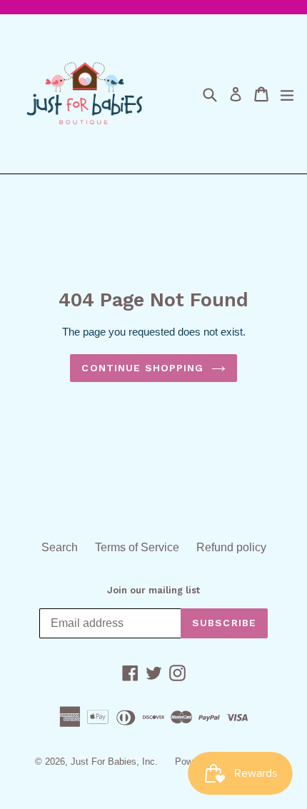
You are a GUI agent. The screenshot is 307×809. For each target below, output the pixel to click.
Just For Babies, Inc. (114, 761)
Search (59, 547)
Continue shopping (142, 367)
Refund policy (231, 547)
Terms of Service (137, 547)
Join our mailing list (153, 590)
